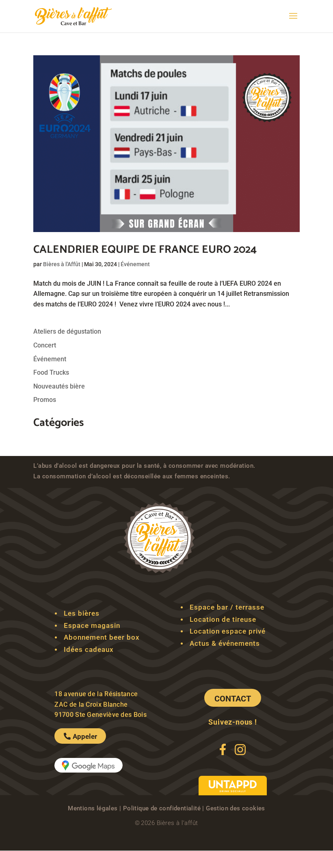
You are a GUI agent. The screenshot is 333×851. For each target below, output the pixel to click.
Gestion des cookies (235, 808)
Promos (44, 400)
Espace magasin (92, 625)
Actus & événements (225, 643)
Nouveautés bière (59, 386)
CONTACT (232, 698)
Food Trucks (51, 372)
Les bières (81, 613)
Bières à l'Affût (61, 264)
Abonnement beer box (102, 637)
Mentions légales (92, 808)
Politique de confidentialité (162, 808)
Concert (44, 345)
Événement (135, 264)
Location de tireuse (223, 619)
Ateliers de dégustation (67, 331)
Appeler (85, 736)
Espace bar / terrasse (227, 607)
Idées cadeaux (89, 649)
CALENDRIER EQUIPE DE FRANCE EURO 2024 (145, 250)
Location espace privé (228, 631)
